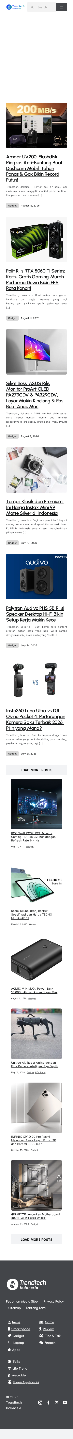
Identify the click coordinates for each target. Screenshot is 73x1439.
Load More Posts (37, 770)
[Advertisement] (36, 52)
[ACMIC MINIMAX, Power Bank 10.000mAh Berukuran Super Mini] (36, 937)
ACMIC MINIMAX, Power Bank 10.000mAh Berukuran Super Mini (34, 990)
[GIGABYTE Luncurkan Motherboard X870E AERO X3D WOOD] (36, 1163)
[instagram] (40, 1403)
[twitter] (57, 1403)
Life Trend (40, 1072)
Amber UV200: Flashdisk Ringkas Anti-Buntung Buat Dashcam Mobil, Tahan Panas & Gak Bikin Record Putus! (34, 168)
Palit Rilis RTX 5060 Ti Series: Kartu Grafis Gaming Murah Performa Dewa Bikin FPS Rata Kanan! (35, 279)
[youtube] (65, 1403)
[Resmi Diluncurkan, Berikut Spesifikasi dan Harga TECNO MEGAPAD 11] (36, 859)
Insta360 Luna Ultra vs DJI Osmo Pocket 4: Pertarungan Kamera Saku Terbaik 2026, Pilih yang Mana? (35, 719)
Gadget (12, 205)
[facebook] (48, 1403)
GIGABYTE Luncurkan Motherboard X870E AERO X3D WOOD (35, 1216)
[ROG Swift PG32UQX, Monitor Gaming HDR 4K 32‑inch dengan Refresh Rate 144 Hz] (36, 781)
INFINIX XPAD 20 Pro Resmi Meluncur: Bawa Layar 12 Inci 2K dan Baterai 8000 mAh (33, 1140)
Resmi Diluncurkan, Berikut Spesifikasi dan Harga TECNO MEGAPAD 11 (31, 914)
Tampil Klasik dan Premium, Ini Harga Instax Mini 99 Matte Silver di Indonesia (35, 507)
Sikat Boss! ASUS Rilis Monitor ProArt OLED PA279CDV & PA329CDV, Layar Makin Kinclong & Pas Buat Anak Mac (34, 394)
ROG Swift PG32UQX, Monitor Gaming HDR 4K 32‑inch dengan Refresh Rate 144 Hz (33, 836)
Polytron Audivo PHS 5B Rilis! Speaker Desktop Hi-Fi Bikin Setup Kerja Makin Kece (35, 614)
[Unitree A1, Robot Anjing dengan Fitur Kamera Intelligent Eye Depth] (36, 1011)
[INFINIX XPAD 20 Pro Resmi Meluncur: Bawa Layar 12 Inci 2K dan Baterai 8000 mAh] (36, 1085)
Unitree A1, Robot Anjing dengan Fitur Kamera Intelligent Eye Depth (34, 1064)
